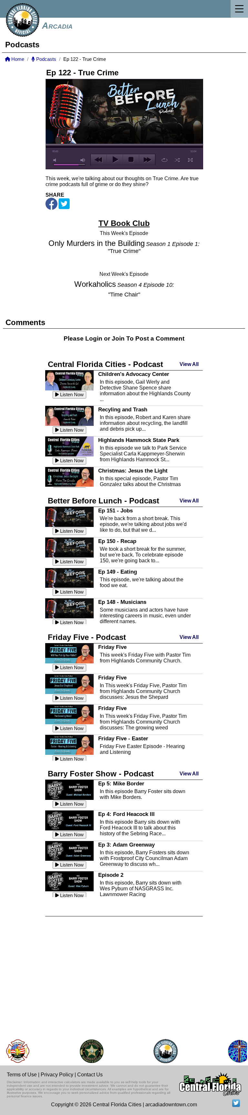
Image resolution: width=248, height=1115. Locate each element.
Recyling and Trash (122, 409)
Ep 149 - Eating (117, 571)
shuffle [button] (177, 160)
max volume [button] (83, 160)
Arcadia (57, 26)
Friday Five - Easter (123, 738)
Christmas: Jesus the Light (133, 470)
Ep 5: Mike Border (121, 783)
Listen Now (71, 394)
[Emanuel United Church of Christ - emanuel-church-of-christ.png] (233, 1051)
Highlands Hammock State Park (138, 440)
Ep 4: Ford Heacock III (126, 814)
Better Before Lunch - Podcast (103, 500)
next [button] (147, 159)
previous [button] (99, 159)
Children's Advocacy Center (133, 374)
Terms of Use (22, 1074)
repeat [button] (164, 160)
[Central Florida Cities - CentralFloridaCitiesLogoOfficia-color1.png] (159, 1051)
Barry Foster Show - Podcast (101, 773)
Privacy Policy (57, 1074)
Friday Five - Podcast (87, 637)
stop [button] (131, 159)
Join (118, 338)
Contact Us (90, 1074)
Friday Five (112, 647)
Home (17, 59)
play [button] (115, 159)
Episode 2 (110, 875)
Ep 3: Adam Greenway (126, 844)
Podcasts (45, 59)
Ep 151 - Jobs (115, 510)
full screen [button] (190, 160)
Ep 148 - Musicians (122, 602)
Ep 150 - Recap (117, 541)
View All (189, 364)
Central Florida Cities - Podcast (105, 364)
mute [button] (55, 160)
